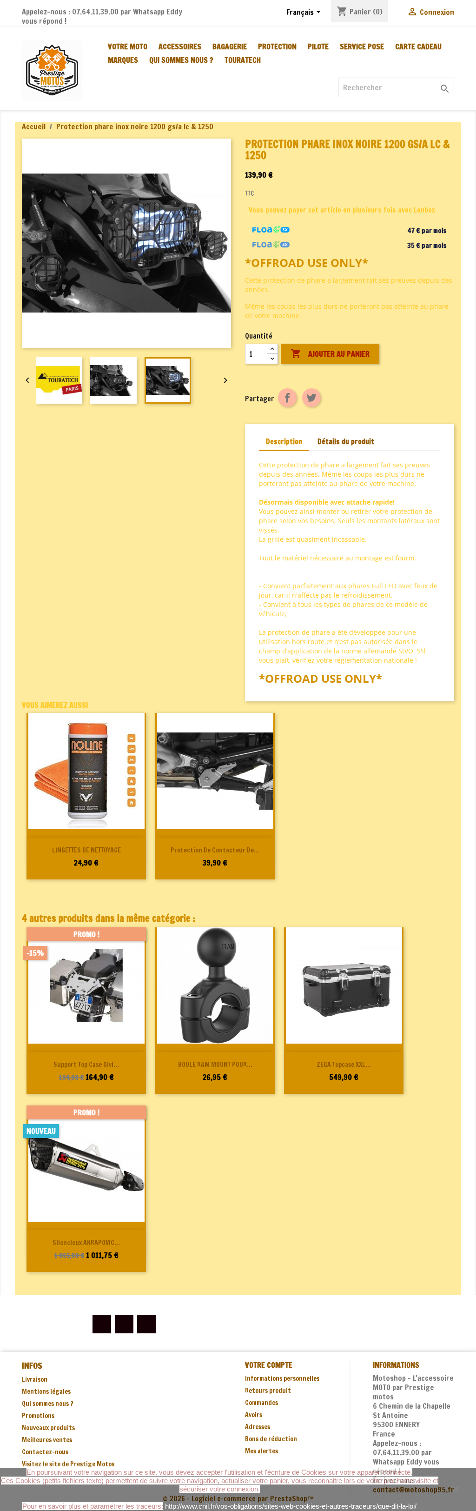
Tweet (311, 397)
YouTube (124, 1324)
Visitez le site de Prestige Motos (68, 1464)
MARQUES (123, 60)
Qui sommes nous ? (181, 60)
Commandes (261, 1402)
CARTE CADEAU (418, 46)
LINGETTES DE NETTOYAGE (86, 850)
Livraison (34, 1379)
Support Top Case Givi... (86, 1064)
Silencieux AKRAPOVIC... (86, 1242)
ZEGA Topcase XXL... (344, 1064)
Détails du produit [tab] (345, 441)
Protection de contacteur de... (215, 850)
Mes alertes (261, 1451)
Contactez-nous (45, 1452)
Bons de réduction (271, 1439)
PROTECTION (277, 46)
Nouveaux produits (48, 1427)
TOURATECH (243, 60)
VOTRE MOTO (127, 46)
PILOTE (318, 46)
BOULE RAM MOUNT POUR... (215, 1064)
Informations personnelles (282, 1378)
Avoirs (253, 1414)
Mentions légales (46, 1391)
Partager (287, 397)
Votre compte (268, 1365)
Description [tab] (284, 441)
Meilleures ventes (47, 1439)
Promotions (38, 1415)
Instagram (146, 1324)
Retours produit (268, 1390)
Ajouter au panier (330, 353)
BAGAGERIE (229, 46)
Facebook (102, 1324)
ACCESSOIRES (180, 46)
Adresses (257, 1426)
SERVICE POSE (362, 46)
